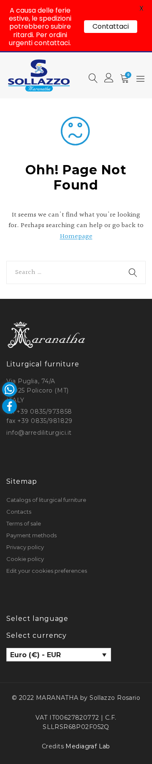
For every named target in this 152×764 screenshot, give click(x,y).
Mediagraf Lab (87, 746)
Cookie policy (25, 558)
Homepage (76, 236)
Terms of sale (23, 523)
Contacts (18, 511)
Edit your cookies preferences (46, 570)
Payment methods (31, 535)
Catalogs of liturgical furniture (46, 499)
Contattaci (110, 26)
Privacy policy (25, 547)
